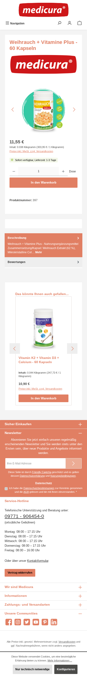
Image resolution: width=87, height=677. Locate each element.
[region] (43, 109)
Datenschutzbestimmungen (38, 488)
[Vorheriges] (13, 109)
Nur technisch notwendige (32, 669)
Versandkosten (66, 641)
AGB (26, 491)
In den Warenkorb (43, 182)
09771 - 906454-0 (24, 516)
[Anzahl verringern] (14, 171)
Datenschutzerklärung (32, 475)
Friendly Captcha (41, 472)
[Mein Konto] (69, 23)
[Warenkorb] (79, 23)
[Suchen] (59, 23)
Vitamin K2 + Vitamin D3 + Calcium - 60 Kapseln (39, 360)
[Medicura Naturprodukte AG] (43, 64)
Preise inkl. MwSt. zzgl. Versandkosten (31, 151)
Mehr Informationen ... (60, 660)
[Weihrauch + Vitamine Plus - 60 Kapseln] (43, 109)
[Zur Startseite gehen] (43, 9)
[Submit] (73, 463)
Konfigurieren (66, 669)
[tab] (43, 245)
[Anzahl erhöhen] (63, 171)
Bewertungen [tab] (16, 262)
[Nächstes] (74, 109)
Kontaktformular (37, 560)
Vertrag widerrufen (20, 572)
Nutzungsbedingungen (63, 475)
